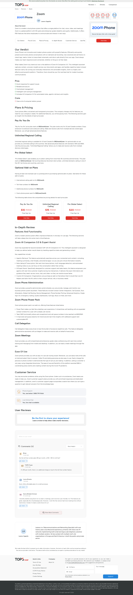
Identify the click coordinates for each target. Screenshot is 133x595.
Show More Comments (52, 512)
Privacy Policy (37, 573)
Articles (102, 5)
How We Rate (37, 565)
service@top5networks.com (76, 562)
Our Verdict (20, 40)
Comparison (113, 5)
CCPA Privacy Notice (39, 571)
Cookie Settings (37, 576)
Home (16, 9)
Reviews (91, 5)
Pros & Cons (32, 40)
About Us (51, 562)
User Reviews (84, 40)
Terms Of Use (37, 562)
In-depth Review (57, 40)
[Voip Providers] (21, 4)
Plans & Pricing (43, 40)
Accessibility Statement (40, 568)
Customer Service (71, 40)
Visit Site (26, 218)
